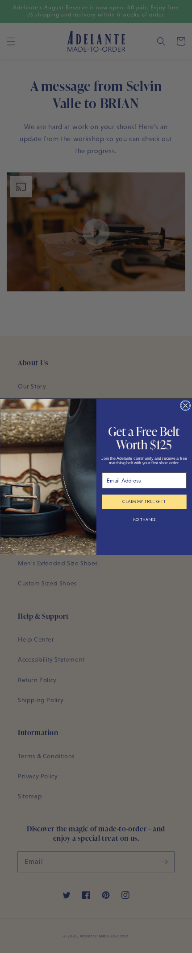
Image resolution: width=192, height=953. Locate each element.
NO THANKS (144, 519)
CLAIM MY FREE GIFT (144, 501)
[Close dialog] (185, 405)
